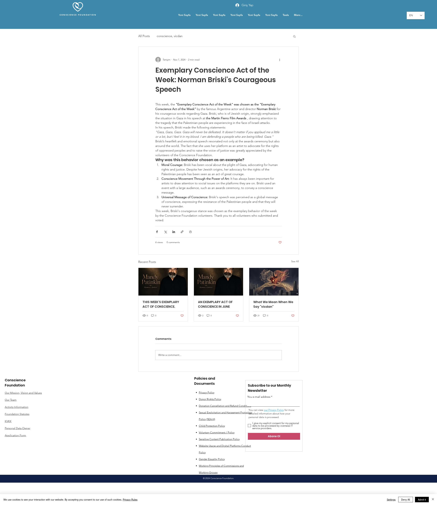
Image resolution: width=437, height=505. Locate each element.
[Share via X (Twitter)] (165, 231)
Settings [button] (391, 499)
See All (295, 261)
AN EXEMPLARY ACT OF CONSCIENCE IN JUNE (215, 304)
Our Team (11, 399)
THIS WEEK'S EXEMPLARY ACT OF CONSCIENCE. (161, 304)
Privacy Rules (130, 499)
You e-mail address (258, 396)
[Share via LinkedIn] (173, 231)
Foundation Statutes (17, 414)
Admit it (422, 499)
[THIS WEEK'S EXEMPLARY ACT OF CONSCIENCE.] (163, 282)
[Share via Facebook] (157, 231)
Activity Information (16, 407)
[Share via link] (182, 231)
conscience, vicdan (169, 36)
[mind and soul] (274, 282)
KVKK (8, 421)
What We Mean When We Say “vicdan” (273, 304)
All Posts (144, 36)
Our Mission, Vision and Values (23, 392)
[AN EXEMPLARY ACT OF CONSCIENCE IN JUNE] (218, 282)
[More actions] (280, 60)
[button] (294, 36)
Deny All (405, 499)
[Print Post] (190, 231)
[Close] (433, 499)
